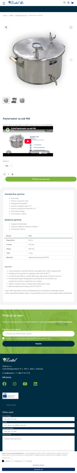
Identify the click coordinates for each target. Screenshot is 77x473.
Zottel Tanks (11, 405)
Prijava (38, 344)
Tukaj (49, 338)
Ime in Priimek (6, 416)
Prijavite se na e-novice (11, 329)
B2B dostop (6, 377)
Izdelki (11, 15)
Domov (5, 15)
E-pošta (4, 422)
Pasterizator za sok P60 (36, 15)
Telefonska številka (7, 428)
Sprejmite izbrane (38, 465)
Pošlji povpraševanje (41, 179)
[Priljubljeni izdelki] (64, 2)
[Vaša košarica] (68, 2)
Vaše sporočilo (6, 434)
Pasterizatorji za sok (21, 15)
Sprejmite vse (38, 469)
